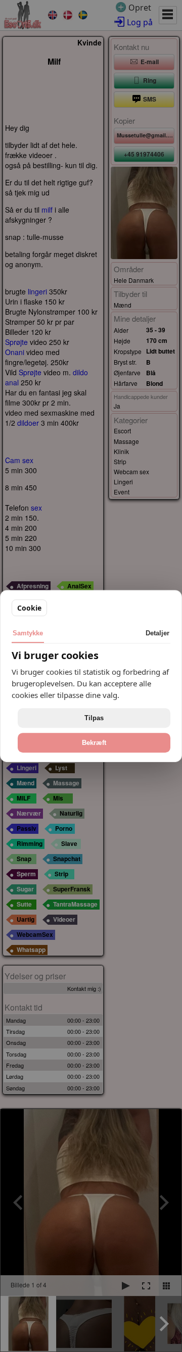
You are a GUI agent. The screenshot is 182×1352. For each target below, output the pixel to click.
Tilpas (94, 718)
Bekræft (94, 742)
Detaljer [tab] (157, 633)
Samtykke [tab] (28, 633)
